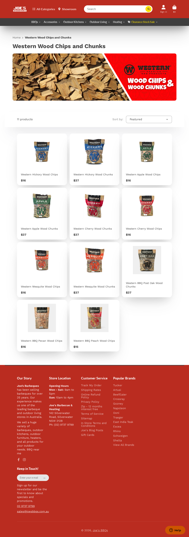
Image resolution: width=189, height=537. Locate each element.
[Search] (148, 9)
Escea (117, 426)
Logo (20, 9)
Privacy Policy (90, 401)
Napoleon (119, 408)
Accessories (50, 21)
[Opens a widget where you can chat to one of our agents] (175, 530)
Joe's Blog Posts (92, 430)
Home (17, 37)
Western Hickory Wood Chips (42, 159)
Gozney (118, 403)
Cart (174, 9)
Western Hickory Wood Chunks (95, 159)
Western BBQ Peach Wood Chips (95, 325)
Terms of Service (92, 414)
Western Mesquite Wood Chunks (95, 269)
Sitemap (86, 418)
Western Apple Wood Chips (147, 159)
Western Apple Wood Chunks (42, 213)
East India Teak (123, 422)
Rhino (117, 431)
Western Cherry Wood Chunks (95, 213)
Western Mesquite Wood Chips (42, 269)
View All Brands (123, 445)
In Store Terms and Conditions (93, 424)
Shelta (117, 440)
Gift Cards (87, 435)
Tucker (117, 385)
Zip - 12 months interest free (91, 408)
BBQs (34, 21)
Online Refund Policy (90, 396)
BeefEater (120, 394)
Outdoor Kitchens (73, 21)
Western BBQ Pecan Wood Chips (42, 325)
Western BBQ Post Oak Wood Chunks (147, 269)
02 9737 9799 (26, 506)
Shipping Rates (91, 390)
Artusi (117, 390)
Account (163, 9)
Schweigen (120, 436)
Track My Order (91, 385)
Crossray (119, 399)
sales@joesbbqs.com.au (33, 511)
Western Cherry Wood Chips (147, 213)
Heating (117, 21)
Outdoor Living (98, 21)
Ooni (116, 413)
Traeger (118, 417)
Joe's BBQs (100, 530)
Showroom (69, 9)
